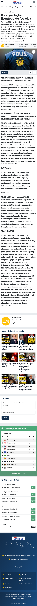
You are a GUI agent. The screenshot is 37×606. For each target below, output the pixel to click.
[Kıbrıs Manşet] (6, 321)
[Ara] (34, 2)
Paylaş (5, 72)
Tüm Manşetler (9, 584)
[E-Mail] (13, 323)
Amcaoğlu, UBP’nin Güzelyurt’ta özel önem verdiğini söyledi (9, 386)
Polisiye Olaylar (14, 7)
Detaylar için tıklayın (18, 473)
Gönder (5, 418)
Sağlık (22, 598)
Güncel (3, 7)
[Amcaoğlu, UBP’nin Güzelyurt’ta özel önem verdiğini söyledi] (10, 379)
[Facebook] (16, 566)
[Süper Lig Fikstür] (34, 480)
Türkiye (29, 596)
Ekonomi (25, 7)
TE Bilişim (23, 603)
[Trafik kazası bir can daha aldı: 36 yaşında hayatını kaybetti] (10, 357)
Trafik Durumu (9, 578)
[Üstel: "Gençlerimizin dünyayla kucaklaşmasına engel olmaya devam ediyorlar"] (10, 339)
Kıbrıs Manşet (16, 320)
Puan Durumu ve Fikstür (25, 579)
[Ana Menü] (2, 2)
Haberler (4, 12)
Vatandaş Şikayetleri (11, 596)
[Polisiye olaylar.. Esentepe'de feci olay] (18, 59)
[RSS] (20, 566)
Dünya (24, 596)
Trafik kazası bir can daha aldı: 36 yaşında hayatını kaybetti (10, 365)
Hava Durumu (25, 575)
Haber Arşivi (8, 587)
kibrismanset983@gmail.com (19, 559)
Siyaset (33, 7)
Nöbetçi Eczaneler (10, 575)
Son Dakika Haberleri (27, 584)
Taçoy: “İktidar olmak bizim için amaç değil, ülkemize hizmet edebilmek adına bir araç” (26, 388)
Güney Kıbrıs (16, 598)
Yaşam (20, 596)
